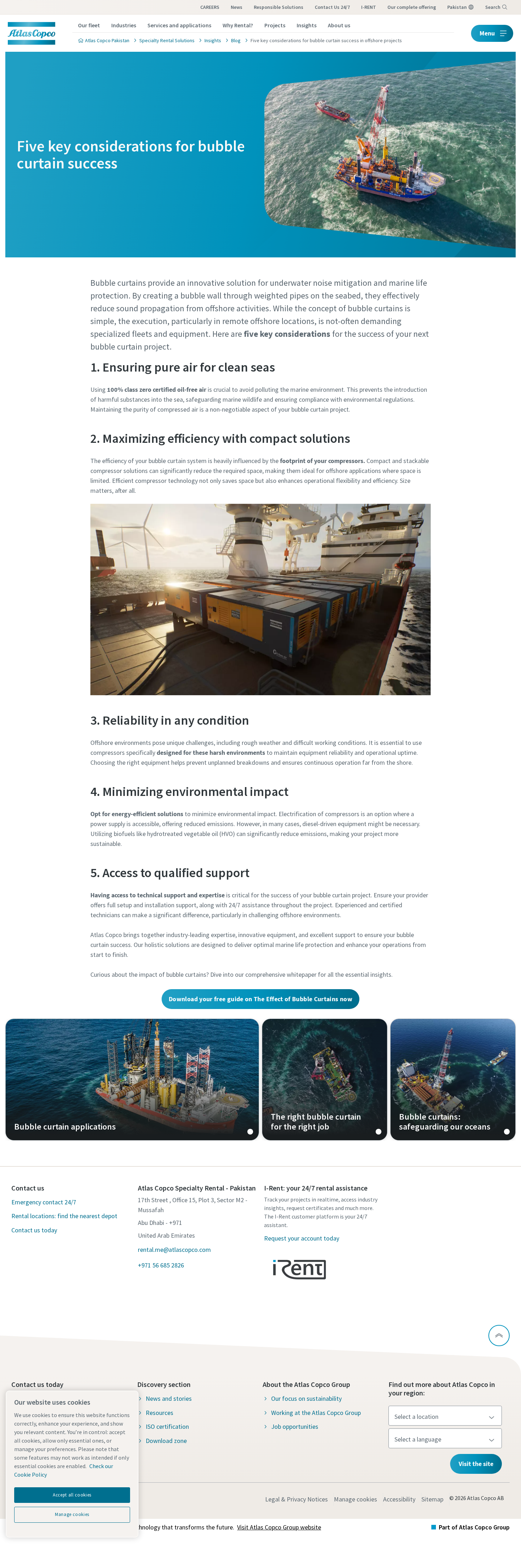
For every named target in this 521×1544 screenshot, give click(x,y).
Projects (274, 25)
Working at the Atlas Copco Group (316, 1413)
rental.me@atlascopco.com (174, 1249)
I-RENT (368, 7)
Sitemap (432, 1499)
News (236, 7)
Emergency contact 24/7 (43, 1202)
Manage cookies (355, 1499)
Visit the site (476, 1464)
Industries (123, 25)
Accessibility (399, 1499)
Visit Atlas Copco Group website (279, 1527)
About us (339, 25)
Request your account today (301, 1238)
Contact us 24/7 (332, 7)
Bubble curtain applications (132, 1079)
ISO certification (167, 1426)
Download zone (166, 1441)
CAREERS (209, 7)
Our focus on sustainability (306, 1398)
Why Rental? (238, 25)
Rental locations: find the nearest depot (64, 1216)
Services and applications (179, 25)
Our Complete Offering (411, 7)
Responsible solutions (278, 7)
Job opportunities (294, 1426)
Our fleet (89, 25)
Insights (306, 25)
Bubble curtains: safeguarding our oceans (453, 1079)
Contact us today (34, 1230)
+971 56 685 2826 (161, 1265)
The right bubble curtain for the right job (324, 1079)
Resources (159, 1413)
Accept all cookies (72, 1495)
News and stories (169, 1398)
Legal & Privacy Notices (296, 1499)
